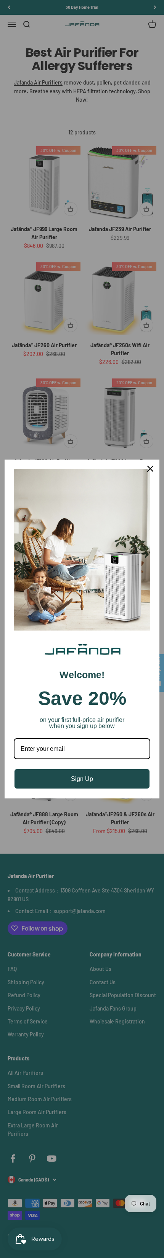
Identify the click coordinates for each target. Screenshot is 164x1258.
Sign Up (82, 779)
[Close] (150, 469)
